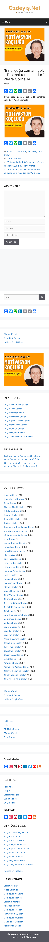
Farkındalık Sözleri (12, 547)
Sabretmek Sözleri (12, 651)
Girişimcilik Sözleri (12, 559)
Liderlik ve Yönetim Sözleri (16, 615)
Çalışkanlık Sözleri (12, 511)
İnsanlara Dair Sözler (16, 151)
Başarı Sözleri (10, 503)
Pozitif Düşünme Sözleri (15, 639)
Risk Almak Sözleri (12, 647)
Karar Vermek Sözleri (14, 595)
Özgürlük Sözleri (11, 631)
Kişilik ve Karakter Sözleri (16, 603)
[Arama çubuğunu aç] (45, 22)
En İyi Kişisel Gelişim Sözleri (17, 421)
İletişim (7, 725)
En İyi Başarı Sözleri (13, 409)
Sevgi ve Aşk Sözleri (13, 655)
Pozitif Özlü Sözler (12, 926)
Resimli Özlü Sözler (13, 643)
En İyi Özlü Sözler (12, 338)
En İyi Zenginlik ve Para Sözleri (18, 437)
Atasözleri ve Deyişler (14, 499)
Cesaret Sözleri (11, 515)
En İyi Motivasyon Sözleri (15, 425)
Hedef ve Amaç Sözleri (14, 571)
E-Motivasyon (30, 937)
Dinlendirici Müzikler (13, 922)
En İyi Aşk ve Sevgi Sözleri (16, 405)
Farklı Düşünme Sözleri (14, 551)
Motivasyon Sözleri (13, 619)
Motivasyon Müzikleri (14, 918)
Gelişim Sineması (12, 902)
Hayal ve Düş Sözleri (13, 563)
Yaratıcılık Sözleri (12, 663)
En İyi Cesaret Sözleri (14, 413)
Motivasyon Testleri (13, 910)
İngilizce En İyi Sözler (13, 342)
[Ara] (42, 297)
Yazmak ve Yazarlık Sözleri (16, 667)
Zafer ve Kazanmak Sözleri (16, 671)
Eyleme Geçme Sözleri (14, 543)
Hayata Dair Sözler (12, 567)
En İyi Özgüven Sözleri (14, 433)
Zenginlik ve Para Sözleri (15, 679)
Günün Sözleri (10, 334)
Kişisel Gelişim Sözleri (14, 607)
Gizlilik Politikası (11, 729)
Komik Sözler (10, 611)
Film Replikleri (10, 555)
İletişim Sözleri (10, 575)
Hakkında (8, 721)
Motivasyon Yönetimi (13, 894)
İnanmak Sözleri (11, 579)
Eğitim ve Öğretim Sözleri (15, 535)
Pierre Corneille (14, 158)
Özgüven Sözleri (11, 635)
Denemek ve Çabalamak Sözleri (19, 527)
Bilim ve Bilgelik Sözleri (14, 507)
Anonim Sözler (10, 495)
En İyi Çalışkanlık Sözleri (15, 417)
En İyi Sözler (9, 539)
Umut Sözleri (10, 659)
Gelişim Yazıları (11, 886)
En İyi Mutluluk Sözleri (14, 429)
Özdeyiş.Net (24, 8)
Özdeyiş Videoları (12, 627)
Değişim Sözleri (11, 523)
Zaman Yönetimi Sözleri (15, 675)
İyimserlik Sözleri (11, 591)
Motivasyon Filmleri (13, 898)
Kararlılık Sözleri (11, 599)
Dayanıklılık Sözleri (12, 519)
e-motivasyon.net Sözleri (15, 531)
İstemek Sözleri (11, 587)
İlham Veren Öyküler (13, 914)
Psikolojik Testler (12, 906)
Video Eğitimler (11, 890)
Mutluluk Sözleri (11, 623)
